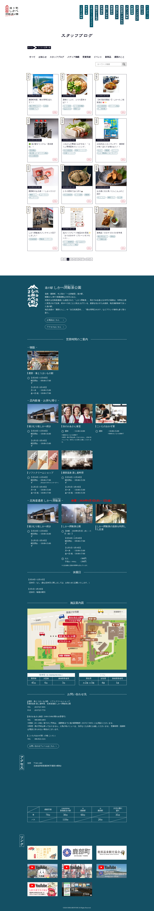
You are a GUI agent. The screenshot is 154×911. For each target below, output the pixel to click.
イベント (98, 57)
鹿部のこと (119, 57)
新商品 (108, 57)
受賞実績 (87, 57)
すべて (32, 57)
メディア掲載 (73, 57)
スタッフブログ (57, 57)
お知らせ (43, 57)
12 (88, 259)
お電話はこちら (55, 320)
